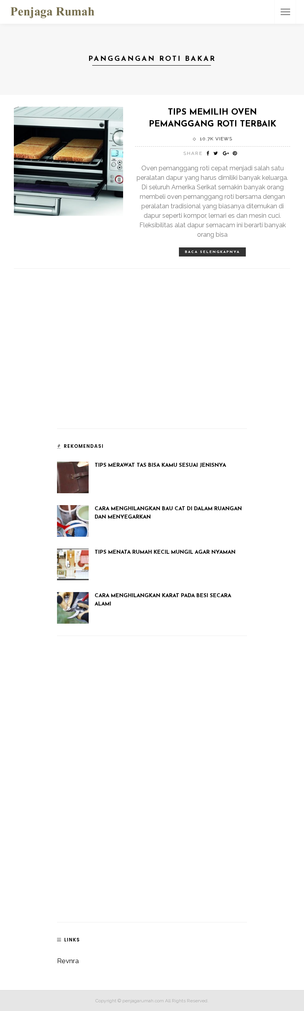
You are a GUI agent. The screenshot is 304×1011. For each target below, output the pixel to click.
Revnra (68, 961)
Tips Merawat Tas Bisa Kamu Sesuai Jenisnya (160, 465)
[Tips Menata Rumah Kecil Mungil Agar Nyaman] (73, 564)
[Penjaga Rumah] (52, 11)
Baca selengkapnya (212, 252)
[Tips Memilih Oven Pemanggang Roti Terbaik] (68, 160)
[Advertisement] (116, 364)
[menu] (285, 12)
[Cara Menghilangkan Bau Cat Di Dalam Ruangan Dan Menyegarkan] (73, 520)
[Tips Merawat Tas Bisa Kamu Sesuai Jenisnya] (73, 477)
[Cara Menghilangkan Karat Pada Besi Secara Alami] (73, 607)
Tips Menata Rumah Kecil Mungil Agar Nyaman (165, 552)
